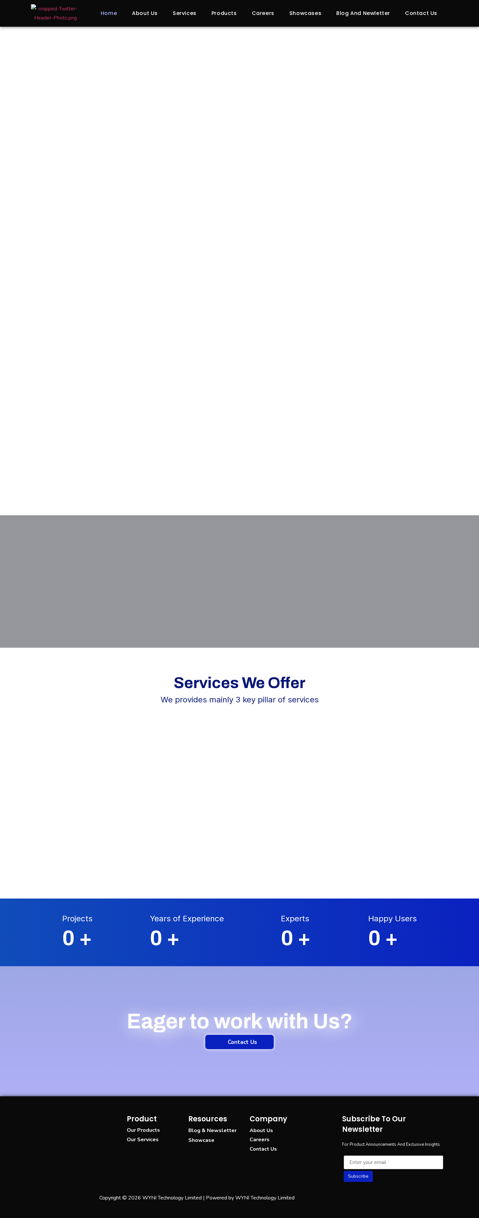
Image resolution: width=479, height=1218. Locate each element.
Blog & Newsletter (212, 1130)
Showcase (201, 1140)
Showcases (305, 13)
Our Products (143, 1130)
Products (224, 13)
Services (184, 13)
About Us (145, 13)
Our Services (143, 1139)
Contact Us (421, 13)
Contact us (263, 1149)
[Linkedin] (371, 1196)
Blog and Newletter (363, 13)
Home (109, 13)
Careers (263, 13)
